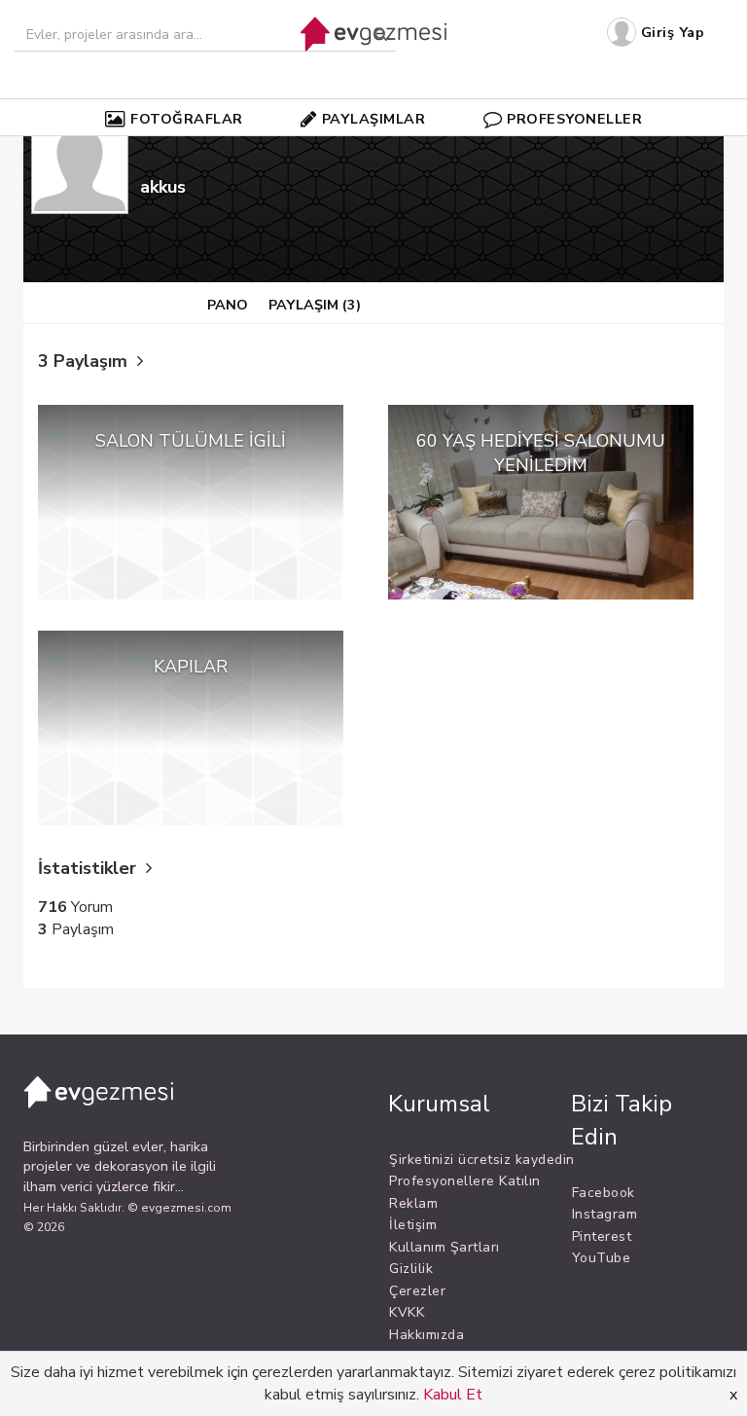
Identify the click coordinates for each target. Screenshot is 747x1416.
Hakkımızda (426, 1334)
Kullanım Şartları (444, 1247)
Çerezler (417, 1291)
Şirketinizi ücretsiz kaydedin (482, 1159)
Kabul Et (452, 1394)
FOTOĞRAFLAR (186, 118)
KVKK (406, 1312)
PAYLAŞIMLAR (374, 118)
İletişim (413, 1225)
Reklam (413, 1203)
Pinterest (602, 1236)
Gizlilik (411, 1268)
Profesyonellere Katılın (465, 1181)
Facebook (603, 1192)
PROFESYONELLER (574, 118)
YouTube (601, 1258)
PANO (227, 304)
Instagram (605, 1214)
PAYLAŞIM (314, 304)
